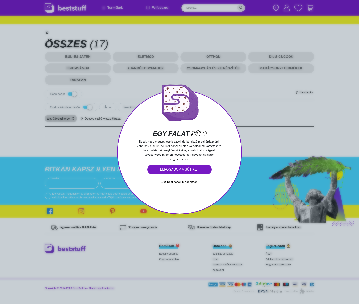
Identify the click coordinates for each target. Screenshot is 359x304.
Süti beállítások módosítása (179, 181)
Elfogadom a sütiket (179, 169)
